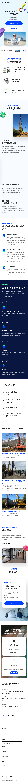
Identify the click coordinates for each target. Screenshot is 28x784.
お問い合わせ (4, 761)
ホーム (3, 723)
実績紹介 (4, 746)
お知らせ (3, 733)
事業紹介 (4, 745)
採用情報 (4, 751)
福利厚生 (4, 755)
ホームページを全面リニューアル (10, 706)
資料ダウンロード (5, 765)
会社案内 (4, 728)
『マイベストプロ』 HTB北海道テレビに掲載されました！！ (14, 692)
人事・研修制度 (5, 756)
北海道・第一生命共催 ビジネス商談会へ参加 (13, 699)
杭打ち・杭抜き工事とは (7, 743)
